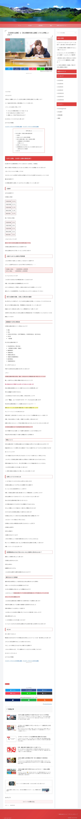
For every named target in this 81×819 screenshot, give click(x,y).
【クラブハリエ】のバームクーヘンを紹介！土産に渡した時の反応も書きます (66, 43)
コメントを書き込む (29, 801)
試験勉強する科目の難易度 (23, 141)
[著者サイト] (13, 700)
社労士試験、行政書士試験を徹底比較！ (24, 133)
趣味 (59, 118)
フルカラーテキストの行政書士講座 (13, 126)
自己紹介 (60, 112)
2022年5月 (60, 80)
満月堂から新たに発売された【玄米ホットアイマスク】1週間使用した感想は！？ (66, 60)
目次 (27, 130)
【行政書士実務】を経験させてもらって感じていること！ (66, 48)
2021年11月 (61, 96)
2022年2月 (60, 87)
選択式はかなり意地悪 (23, 148)
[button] (75, 32)
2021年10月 (61, 100)
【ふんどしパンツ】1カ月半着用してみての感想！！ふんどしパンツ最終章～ (66, 54)
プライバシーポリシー (72, 814)
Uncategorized (62, 108)
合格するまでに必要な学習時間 (23, 137)
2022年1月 (60, 90)
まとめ (18, 150)
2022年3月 (60, 83)
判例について (21, 143)
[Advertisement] (28, 82)
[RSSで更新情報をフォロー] (44, 700)
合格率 (18, 135)
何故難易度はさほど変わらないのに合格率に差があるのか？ (30, 147)
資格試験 (7, 683)
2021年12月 (61, 93)
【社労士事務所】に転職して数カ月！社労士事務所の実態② (66, 66)
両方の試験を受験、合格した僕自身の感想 (26, 139)
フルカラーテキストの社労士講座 (31, 126)
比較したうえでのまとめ (22, 145)
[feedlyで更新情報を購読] (28, 700)
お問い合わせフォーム (63, 814)
